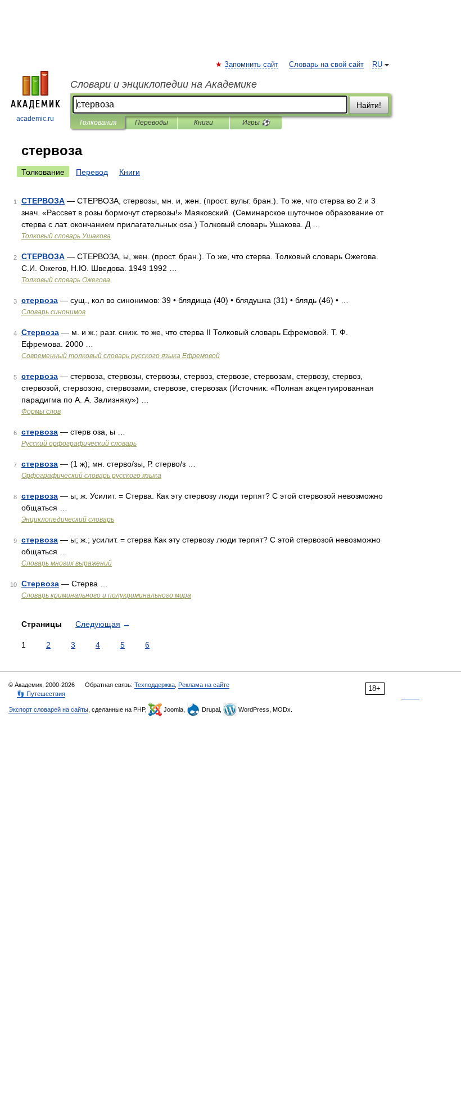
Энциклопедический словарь (67, 519)
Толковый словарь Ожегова (65, 280)
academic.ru (35, 119)
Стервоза (40, 332)
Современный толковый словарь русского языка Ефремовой (120, 356)
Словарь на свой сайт (326, 65)
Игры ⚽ (256, 122)
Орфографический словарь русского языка (91, 476)
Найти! (368, 105)
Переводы (151, 122)
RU (377, 65)
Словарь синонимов (53, 312)
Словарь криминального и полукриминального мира (106, 595)
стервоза (39, 300)
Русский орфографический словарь (79, 443)
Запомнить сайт (251, 65)
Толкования (97, 122)
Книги (203, 122)
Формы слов (41, 411)
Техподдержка (154, 684)
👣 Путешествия (41, 693)
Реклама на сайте (203, 684)
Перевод (92, 172)
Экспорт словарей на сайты (48, 709)
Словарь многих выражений (66, 563)
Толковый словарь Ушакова (66, 236)
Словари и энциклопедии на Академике (163, 84)
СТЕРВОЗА (43, 200)
